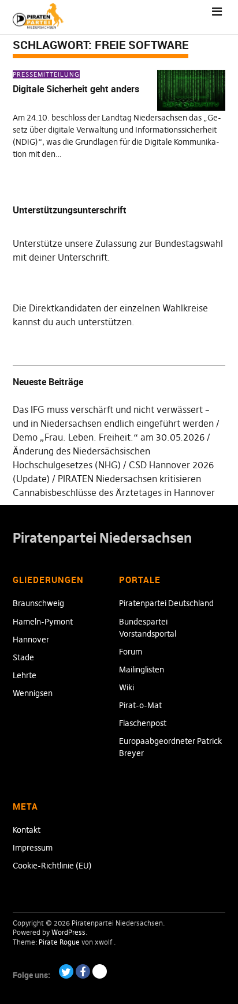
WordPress (68, 932)
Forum (130, 651)
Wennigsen (33, 693)
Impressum (33, 848)
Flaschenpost (142, 723)
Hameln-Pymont (43, 621)
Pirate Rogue (59, 942)
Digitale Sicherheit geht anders (76, 88)
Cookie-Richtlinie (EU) (52, 865)
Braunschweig (38, 603)
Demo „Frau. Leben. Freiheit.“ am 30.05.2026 (108, 437)
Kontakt (26, 830)
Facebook (83, 971)
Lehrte (24, 675)
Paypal (99, 971)
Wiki (126, 687)
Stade (23, 657)
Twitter (66, 971)
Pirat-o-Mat (140, 705)
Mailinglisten (141, 669)
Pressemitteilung (46, 74)
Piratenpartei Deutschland (166, 603)
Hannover (31, 639)
